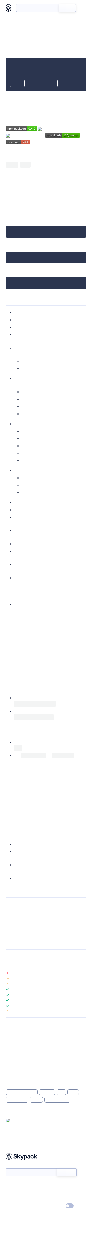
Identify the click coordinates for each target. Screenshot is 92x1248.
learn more (41, 965)
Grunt (27, 368)
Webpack (30, 485)
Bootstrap (30, 438)
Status (52, 1185)
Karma (70, 564)
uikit (25, 431)
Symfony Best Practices (26, 676)
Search (67, 8)
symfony (47, 1092)
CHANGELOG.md (28, 791)
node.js (12, 208)
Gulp (26, 361)
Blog (50, 1192)
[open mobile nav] (82, 8)
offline (36, 1099)
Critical (20, 517)
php (61, 1092)
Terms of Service (59, 1199)
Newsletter (14, 1165)
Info (83, 973)
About (10, 1192)
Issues (10, 1064)
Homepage (14, 1058)
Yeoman (21, 153)
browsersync (17, 1099)
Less (25, 399)
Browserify (31, 492)
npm (10, 202)
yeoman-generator (21, 1092)
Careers (12, 1199)
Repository (14, 1070)
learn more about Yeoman (58, 878)
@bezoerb (21, 1121)
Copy (16, 83)
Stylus (27, 406)
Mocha (20, 570)
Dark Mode (55, 1206)
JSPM (26, 477)
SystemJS (44, 477)
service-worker (57, 1099)
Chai (34, 570)
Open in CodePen (41, 83)
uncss (19, 530)
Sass (25, 391)
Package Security (19, 1051)
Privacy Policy (16, 1206)
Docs (9, 1185)
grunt (73, 1092)
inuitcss (28, 453)
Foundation (32, 445)
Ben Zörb (26, 904)
